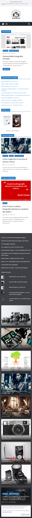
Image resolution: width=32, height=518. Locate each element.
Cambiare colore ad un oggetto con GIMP (11, 100)
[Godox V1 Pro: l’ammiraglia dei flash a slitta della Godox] (16, 475)
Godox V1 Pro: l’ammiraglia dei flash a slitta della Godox (15, 261)
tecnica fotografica (19, 155)
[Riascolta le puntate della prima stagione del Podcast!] (16, 338)
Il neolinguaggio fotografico (8, 244)
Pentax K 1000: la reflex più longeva (10, 84)
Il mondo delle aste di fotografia (9, 264)
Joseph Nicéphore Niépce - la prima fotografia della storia (15, 95)
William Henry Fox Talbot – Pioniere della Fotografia (14, 268)
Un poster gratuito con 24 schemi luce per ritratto (13, 93)
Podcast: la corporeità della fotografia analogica (13, 237)
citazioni (5, 203)
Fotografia (5, 50)
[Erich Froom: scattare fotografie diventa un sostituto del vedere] (16, 191)
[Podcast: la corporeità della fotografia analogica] (16, 315)
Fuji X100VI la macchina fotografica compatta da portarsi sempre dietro (15, 436)
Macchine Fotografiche (14, 493)
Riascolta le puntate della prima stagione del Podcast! (15, 241)
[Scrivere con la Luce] (3, 24)
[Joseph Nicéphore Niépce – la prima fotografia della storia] (16, 406)
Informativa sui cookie (6, 512)
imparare (11, 155)
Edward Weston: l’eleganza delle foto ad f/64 (12, 258)
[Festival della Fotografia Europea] (16, 41)
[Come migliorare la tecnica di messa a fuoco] (16, 146)
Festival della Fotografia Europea (13, 57)
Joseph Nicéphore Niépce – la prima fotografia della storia (16, 250)
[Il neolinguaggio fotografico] (16, 361)
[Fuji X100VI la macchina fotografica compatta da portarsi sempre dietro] (16, 429)
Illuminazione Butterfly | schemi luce (10, 97)
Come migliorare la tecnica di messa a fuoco (17, 4)
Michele (13, 53)
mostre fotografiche (14, 50)
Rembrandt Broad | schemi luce (9, 86)
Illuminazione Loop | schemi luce (9, 81)
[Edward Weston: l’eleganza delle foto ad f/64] (16, 452)
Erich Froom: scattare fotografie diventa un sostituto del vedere (15, 209)
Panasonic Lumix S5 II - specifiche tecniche (11, 105)
